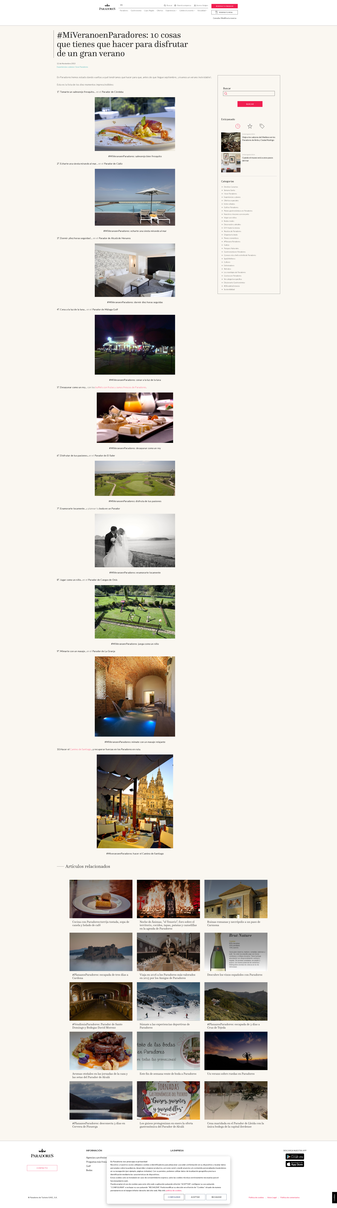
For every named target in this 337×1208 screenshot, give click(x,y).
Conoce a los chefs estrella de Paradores (240, 255)
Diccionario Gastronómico (234, 282)
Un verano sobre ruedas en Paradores (231, 1073)
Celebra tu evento (186, 10)
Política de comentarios (290, 1197)
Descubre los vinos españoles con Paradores (234, 974)
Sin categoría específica (233, 279)
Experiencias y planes (65, 67)
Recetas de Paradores (232, 231)
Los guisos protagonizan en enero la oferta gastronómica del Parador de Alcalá (166, 1124)
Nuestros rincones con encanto (236, 214)
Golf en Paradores (231, 207)
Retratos (227, 269)
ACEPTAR (195, 1197)
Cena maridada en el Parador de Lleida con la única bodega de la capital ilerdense (235, 1124)
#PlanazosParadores (232, 241)
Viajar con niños (230, 217)
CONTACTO (42, 1168)
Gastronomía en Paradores (235, 252)
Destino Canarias (231, 187)
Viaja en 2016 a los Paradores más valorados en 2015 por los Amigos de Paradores (167, 976)
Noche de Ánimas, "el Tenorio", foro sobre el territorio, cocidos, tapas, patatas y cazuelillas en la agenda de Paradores (168, 925)
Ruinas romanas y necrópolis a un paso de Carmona (233, 923)
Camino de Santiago (80, 749)
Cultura (227, 262)
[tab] (238, 126)
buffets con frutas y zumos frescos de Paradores (120, 387)
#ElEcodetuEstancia (232, 286)
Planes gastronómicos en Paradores (238, 211)
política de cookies (174, 1190)
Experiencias (171, 10)
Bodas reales (229, 221)
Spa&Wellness (229, 258)
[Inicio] (107, 5)
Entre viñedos (229, 204)
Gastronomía (136, 10)
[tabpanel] (249, 152)
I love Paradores (81, 67)
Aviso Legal (272, 1197)
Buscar (227, 88)
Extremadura (229, 265)
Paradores (124, 10)
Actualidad (201, 10)
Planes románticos (231, 238)
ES (121, 5)
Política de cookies (256, 1197)
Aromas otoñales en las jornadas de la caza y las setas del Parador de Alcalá (100, 1075)
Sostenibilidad (229, 289)
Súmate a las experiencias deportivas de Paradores (165, 1025)
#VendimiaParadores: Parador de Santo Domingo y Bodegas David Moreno (97, 1025)
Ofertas (160, 10)
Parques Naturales (231, 248)
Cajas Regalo (149, 10)
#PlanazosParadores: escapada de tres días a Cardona (100, 976)
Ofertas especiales (231, 200)
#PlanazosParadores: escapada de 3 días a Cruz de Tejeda (233, 1025)
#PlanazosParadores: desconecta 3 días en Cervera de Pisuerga (98, 1124)
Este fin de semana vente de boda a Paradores (168, 1073)
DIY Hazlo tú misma (232, 228)
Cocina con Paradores (232, 276)
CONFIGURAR (174, 1197)
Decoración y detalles (232, 224)
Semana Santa (229, 190)
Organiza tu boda (230, 235)
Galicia (226, 245)
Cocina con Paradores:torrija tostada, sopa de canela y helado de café (100, 923)
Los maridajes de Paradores (235, 272)
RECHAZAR (216, 1197)
